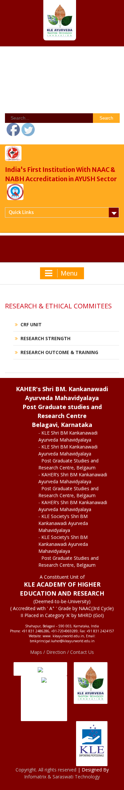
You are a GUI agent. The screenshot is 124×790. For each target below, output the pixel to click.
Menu (69, 273)
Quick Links (21, 212)
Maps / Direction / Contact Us (62, 652)
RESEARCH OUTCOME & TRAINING (59, 352)
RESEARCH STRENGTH (45, 338)
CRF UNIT (31, 324)
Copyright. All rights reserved (47, 769)
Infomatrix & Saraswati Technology (62, 776)
